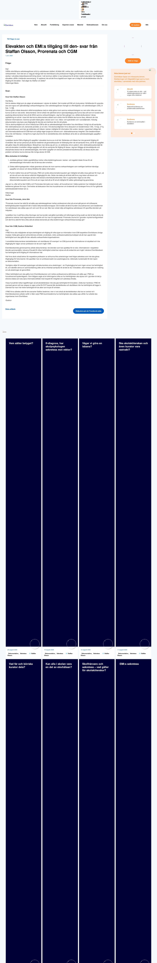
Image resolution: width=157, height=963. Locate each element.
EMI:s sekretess (129, 664)
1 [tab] (131, 133)
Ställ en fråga (133, 61)
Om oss (104, 25)
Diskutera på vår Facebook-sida (88, 311)
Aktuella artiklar (84, 4)
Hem (35, 25)
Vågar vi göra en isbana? (92, 344)
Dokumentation (13, 653)
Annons (4, 332)
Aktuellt (44, 25)
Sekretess (23, 653)
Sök (147, 25)
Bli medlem (135, 25)
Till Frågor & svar (13, 39)
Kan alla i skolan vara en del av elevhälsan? (59, 665)
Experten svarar (68, 25)
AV (30, 653)
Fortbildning (54, 25)
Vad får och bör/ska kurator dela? (21, 665)
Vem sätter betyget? (21, 343)
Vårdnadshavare (92, 25)
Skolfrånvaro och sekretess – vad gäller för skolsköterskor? (95, 667)
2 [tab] (134, 133)
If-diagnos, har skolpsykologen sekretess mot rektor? (59, 346)
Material (80, 25)
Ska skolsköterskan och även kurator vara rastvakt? (133, 346)
